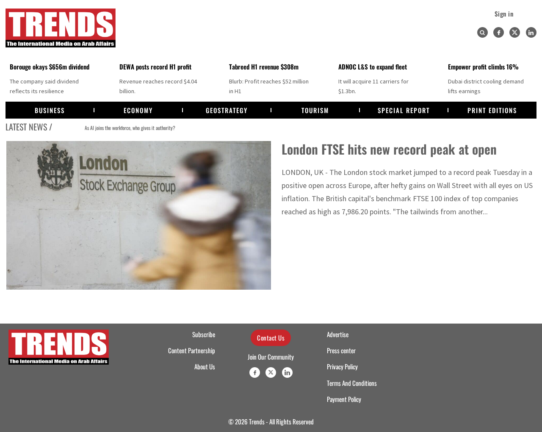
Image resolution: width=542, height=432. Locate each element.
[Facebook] (498, 32)
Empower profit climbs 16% (483, 66)
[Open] (482, 33)
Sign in (504, 13)
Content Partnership (191, 350)
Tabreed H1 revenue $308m (264, 66)
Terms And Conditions (352, 383)
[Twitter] (514, 32)
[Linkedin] (531, 32)
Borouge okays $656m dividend (49, 66)
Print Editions (492, 110)
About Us (204, 366)
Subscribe (203, 334)
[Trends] (61, 27)
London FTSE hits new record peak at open (389, 148)
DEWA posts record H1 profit (155, 66)
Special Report (404, 110)
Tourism (315, 110)
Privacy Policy (342, 366)
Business (50, 110)
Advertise (337, 334)
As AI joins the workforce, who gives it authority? (114, 128)
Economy (138, 110)
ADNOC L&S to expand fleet (372, 66)
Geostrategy (227, 110)
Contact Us (271, 337)
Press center (341, 350)
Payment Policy (344, 399)
